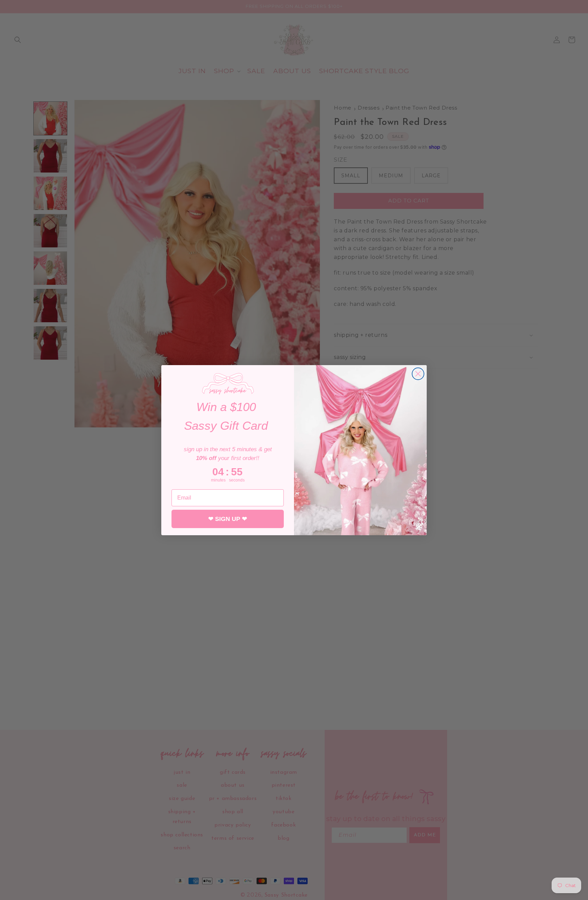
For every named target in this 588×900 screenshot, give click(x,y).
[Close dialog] (418, 374)
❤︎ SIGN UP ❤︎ (227, 519)
